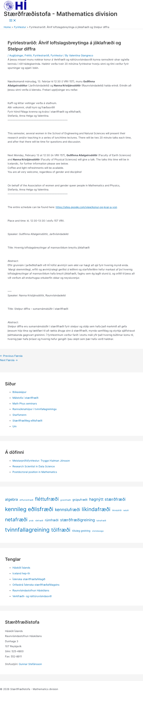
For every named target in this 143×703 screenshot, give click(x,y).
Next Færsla (9, 360)
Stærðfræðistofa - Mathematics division (60, 13)
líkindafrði (117, 510)
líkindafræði (96, 509)
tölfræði (60, 530)
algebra (11, 499)
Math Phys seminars (24, 403)
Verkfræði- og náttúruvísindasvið (32, 596)
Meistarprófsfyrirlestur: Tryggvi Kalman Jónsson (41, 460)
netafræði (16, 519)
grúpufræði (80, 499)
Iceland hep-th (21, 573)
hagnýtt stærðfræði (107, 499)
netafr (126, 510)
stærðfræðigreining (77, 520)
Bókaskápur (19, 392)
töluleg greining (81, 530)
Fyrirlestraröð (41, 55)
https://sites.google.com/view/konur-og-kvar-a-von (86, 207)
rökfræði (39, 520)
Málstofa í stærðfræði (25, 397)
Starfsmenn (19, 414)
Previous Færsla (11, 355)
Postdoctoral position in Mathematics (34, 471)
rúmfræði (51, 520)
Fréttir (28, 55)
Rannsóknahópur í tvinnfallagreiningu (34, 409)
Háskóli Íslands (21, 567)
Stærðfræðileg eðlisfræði (27, 420)
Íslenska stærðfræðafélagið (28, 579)
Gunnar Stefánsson (30, 664)
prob (31, 520)
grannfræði (65, 500)
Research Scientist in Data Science (33, 466)
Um (14, 426)
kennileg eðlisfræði (29, 509)
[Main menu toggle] (13, 20)
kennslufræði (67, 509)
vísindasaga (98, 531)
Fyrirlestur (57, 55)
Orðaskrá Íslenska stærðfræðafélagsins (35, 584)
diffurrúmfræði (26, 500)
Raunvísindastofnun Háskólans (30, 590)
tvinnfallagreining (27, 529)
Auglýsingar (16, 55)
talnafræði (101, 520)
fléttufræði (47, 499)
